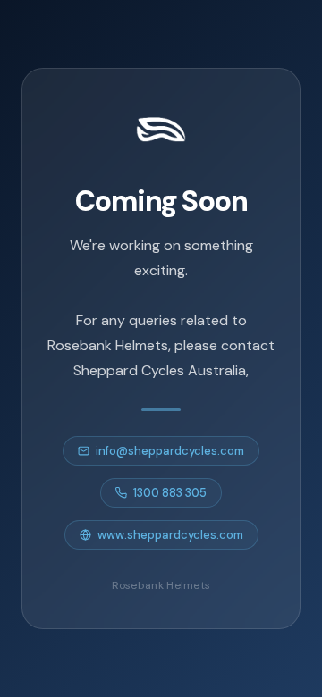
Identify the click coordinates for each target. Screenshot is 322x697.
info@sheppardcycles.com (170, 450)
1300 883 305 (170, 492)
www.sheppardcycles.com (170, 534)
